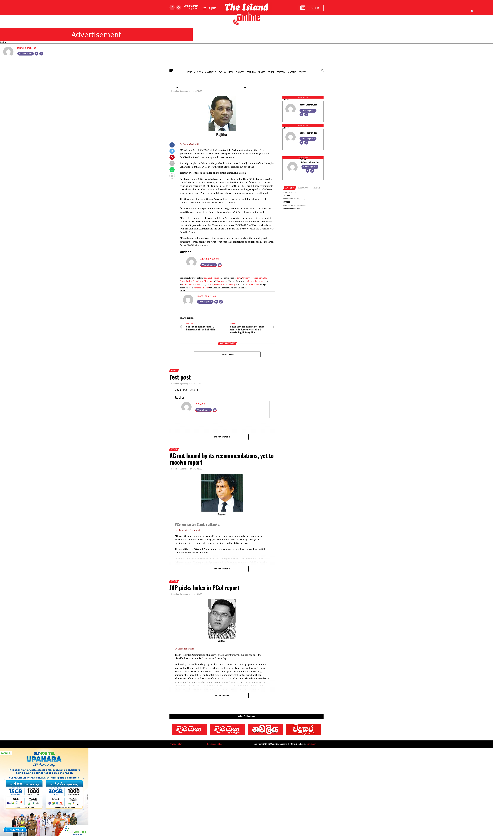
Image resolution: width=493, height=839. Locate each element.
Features (251, 72)
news (231, 72)
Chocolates (198, 281)
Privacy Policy (175, 744)
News (202, 284)
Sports (261, 72)
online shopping (211, 277)
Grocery (246, 277)
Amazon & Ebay (201, 287)
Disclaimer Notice (214, 744)
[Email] (36, 54)
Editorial (281, 72)
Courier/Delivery (214, 284)
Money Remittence (191, 284)
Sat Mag (292, 72)
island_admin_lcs (26, 47)
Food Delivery (229, 284)
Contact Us (210, 72)
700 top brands (251, 284)
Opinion (271, 72)
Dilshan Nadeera (209, 258)
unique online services (256, 281)
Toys (239, 277)
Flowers (254, 277)
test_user (200, 403)
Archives (198, 72)
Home (189, 72)
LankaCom (311, 744)
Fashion (222, 72)
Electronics (221, 281)
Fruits (189, 281)
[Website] (41, 54)
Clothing (208, 281)
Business (240, 72)
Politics (302, 72)
